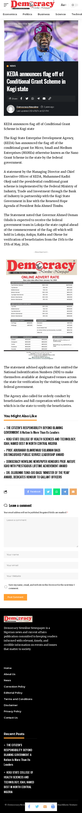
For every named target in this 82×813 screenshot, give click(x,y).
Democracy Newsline (27, 107)
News (13, 66)
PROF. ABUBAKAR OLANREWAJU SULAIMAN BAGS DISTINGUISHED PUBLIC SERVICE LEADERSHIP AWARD (34, 452)
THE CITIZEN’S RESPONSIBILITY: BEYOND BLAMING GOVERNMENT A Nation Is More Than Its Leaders (33, 429)
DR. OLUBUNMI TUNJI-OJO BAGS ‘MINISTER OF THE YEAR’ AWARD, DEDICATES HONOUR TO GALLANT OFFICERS (37, 474)
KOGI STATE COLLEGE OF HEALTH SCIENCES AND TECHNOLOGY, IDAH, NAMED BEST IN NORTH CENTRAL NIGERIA (40, 441)
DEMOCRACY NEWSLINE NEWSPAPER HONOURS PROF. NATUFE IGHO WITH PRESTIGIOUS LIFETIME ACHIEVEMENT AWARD (39, 463)
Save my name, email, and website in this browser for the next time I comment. (42, 587)
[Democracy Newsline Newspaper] (32, 5)
